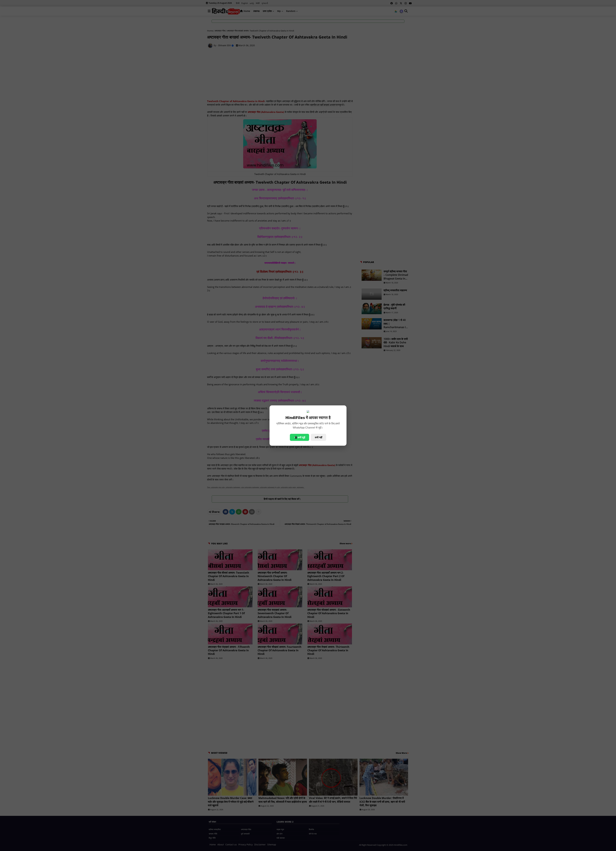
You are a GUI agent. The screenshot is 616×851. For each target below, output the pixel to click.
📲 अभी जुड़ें (299, 437)
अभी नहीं (318, 437)
